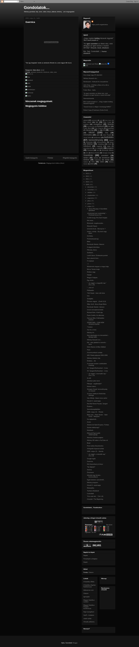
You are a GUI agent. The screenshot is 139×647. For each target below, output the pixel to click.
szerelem (104, 155)
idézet (92, 132)
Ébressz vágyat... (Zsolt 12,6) (96, 301)
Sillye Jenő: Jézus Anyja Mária (96, 304)
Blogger (75, 643)
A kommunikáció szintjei (94, 352)
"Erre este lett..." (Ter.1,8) (95, 496)
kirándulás (89, 142)
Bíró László (87, 122)
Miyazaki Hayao (92, 226)
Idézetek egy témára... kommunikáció (94, 476)
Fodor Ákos (87, 128)
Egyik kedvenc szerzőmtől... (96, 480)
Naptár (85, 555)
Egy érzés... (91, 280)
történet (86, 160)
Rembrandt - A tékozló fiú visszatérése (95, 81)
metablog (101, 144)
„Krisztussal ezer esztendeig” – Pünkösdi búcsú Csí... (97, 214)
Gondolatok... (36, 7)
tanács (86, 158)
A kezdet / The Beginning (95, 499)
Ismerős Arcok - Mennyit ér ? (96, 229)
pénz (96, 148)
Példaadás (90, 290)
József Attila (87, 137)
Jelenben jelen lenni (93, 381)
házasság (89, 130)
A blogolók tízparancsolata (95, 448)
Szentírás (88, 155)
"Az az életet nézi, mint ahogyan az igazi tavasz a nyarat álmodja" (98, 46)
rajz (98, 150)
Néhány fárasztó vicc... (90, 78)
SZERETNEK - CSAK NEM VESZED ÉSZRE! (95, 323)
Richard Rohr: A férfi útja (95, 312)
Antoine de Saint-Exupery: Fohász (98, 425)
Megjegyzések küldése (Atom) (55, 163)
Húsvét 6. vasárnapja (94, 401)
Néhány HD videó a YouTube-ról (97, 440)
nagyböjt (99, 146)
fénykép (111, 124)
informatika (87, 135)
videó (51, 72)
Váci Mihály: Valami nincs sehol (97, 398)
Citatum (91, 572)
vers (93, 162)
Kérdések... (90, 430)
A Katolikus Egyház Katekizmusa (89, 586)
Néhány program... (93, 482)
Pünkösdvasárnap (93, 239)
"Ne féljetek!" (91, 467)
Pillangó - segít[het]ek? (94, 383)
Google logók (91, 458)
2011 (87, 179)
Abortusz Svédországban (95, 437)
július (89, 201)
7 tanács (89, 327)
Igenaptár (86, 596)
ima (106, 133)
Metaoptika (90, 488)
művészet (46, 72)
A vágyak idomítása (93, 247)
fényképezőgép (91, 126)
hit (104, 130)
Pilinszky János (92, 250)
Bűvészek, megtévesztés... (95, 223)
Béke (88, 241)
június (89, 203)
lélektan (90, 144)
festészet (39, 72)
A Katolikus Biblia (88, 581)
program (110, 148)
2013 (87, 173)
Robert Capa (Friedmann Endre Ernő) (95, 110)
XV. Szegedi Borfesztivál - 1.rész (97, 371)
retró (87, 153)
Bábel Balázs (108, 120)
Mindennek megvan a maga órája (98, 266)
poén (101, 148)
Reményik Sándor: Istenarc (96, 307)
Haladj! (89, 275)
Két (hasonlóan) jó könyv (95, 464)
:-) (87, 263)
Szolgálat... (90, 298)
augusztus (90, 198)
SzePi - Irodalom (88, 615)
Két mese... (90, 220)
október (90, 192)
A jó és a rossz (91, 329)
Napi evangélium (88, 612)
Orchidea (90, 236)
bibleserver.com (88, 590)
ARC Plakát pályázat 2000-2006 (97, 355)
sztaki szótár (87, 618)
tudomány (98, 160)
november (90, 190)
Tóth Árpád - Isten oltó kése (96, 293)
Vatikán (85, 162)
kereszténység (96, 140)
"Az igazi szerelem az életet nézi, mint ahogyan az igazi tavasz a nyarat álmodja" (97, 94)
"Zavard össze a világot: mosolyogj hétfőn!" (97, 107)
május (89, 206)
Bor (84, 51)
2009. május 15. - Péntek (95, 412)
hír (98, 130)
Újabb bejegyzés (31, 158)
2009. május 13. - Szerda (95, 451)
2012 (87, 176)
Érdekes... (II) (91, 361)
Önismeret (90, 472)
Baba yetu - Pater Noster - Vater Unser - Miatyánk (97, 415)
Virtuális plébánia (88, 622)
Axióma (89, 469)
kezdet (111, 140)
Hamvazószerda (88, 98)
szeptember (91, 195)
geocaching (110, 128)
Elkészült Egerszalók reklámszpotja (93, 434)
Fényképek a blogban (90, 559)
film (109, 126)
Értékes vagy (91, 272)
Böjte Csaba (107, 122)
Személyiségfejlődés (93, 409)
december (90, 187)
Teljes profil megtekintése (100, 24)
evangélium (98, 124)
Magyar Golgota (92, 277)
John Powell (107, 135)
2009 (87, 184)
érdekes (86, 124)
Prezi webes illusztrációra (95, 446)
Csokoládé (95, 51)
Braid (88, 443)
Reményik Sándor (108, 150)
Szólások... (90, 252)
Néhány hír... (91, 332)
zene (55, 72)
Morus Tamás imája (93, 269)
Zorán (89, 422)
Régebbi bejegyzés (70, 158)
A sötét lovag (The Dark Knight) (97, 218)
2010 (87, 182)
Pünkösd (90, 150)
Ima (88, 296)
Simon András (95, 153)
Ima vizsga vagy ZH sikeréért (92, 75)
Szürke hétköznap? (93, 427)
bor (97, 122)
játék (98, 135)
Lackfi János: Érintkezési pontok (97, 255)
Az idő (89, 378)
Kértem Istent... (92, 386)
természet (105, 158)
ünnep (107, 160)
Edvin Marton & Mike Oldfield (96, 347)
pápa (109, 146)
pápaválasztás (87, 148)
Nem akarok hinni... (93, 258)
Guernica (30, 22)
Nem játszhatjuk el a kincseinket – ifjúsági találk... (98, 336)
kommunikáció (101, 142)
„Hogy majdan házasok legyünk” (98, 38)
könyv (112, 142)
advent (85, 120)
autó (101, 120)
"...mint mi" (90, 287)
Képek (85, 562)
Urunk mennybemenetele (95, 310)
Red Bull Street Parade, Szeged (97, 403)
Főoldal (50, 158)
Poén (88, 350)
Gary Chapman (99, 128)
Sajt (88, 51)
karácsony (97, 137)
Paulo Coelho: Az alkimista (95, 315)
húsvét (111, 130)
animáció (33, 72)
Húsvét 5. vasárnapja (94, 485)
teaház (96, 158)
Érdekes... (90, 406)
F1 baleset (90, 261)
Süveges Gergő (107, 153)
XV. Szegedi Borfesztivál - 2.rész (97, 368)
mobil (109, 144)
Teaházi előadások (93, 491)
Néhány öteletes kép (93, 358)
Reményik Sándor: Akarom (95, 244)
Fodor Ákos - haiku (89, 90)
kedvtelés (109, 137)
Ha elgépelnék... (92, 419)
